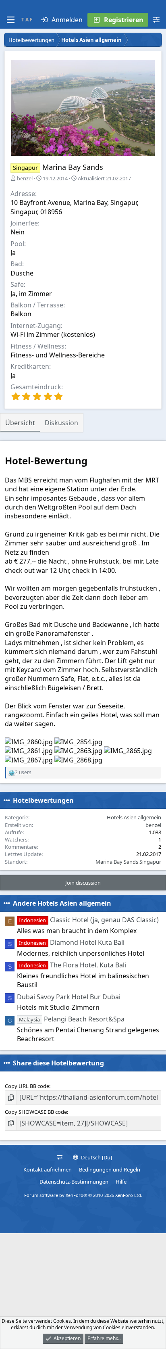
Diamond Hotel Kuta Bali (71, 942)
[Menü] (10, 19)
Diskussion (61, 422)
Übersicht (20, 422)
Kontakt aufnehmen (47, 1169)
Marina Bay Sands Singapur (128, 861)
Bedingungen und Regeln (109, 1169)
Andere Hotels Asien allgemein (62, 903)
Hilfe (121, 1181)
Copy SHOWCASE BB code (36, 1111)
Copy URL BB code (27, 1086)
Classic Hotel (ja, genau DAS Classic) (88, 919)
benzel (25, 178)
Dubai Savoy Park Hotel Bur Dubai (68, 996)
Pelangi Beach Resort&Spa (71, 1019)
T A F (27, 19)
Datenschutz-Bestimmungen (73, 1181)
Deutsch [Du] (96, 1157)
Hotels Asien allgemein (134, 817)
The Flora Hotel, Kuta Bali (72, 965)
